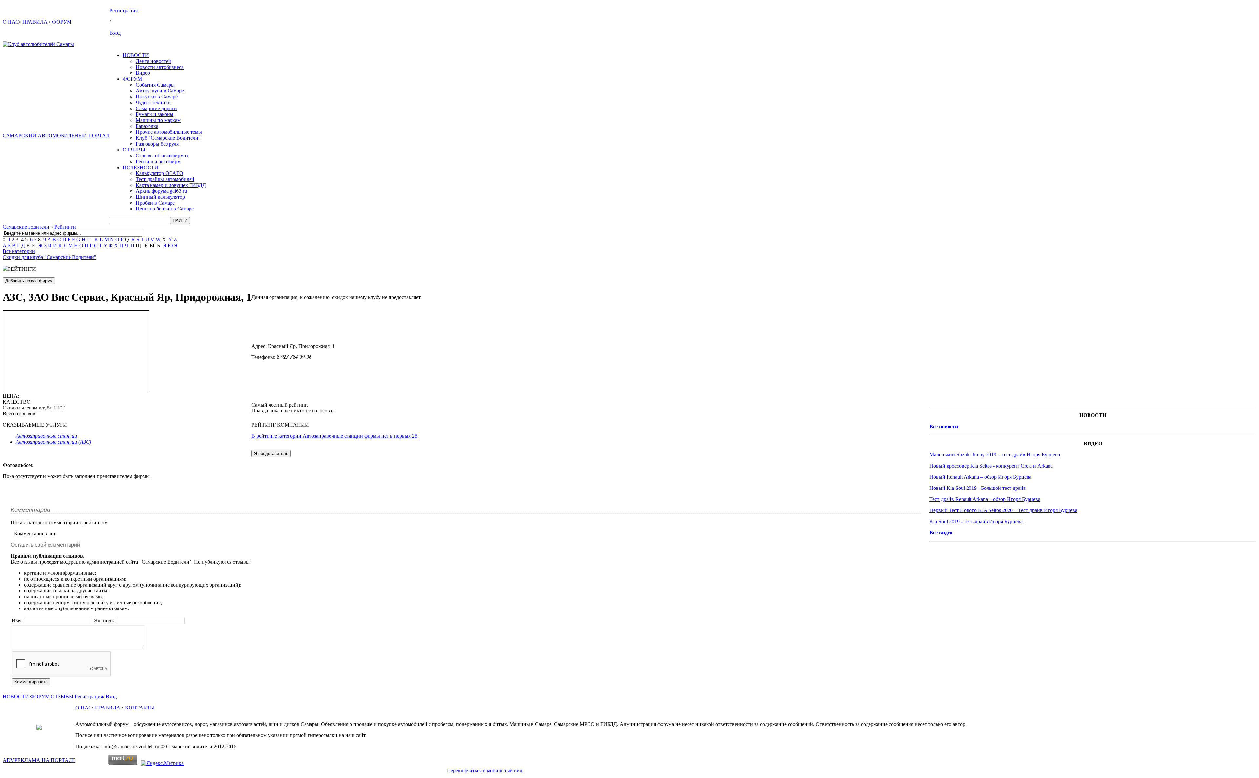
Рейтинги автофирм (158, 161)
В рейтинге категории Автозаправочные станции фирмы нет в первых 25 (334, 436)
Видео (143, 73)
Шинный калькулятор (160, 197)
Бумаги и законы (154, 114)
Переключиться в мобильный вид (484, 770)
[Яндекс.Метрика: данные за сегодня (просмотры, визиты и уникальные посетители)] (162, 763)
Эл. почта (105, 620)
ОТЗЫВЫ (134, 149)
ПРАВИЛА (35, 22)
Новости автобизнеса (160, 67)
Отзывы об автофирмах (162, 155)
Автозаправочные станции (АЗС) (53, 442)
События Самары (155, 85)
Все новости (943, 426)
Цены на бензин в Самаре (165, 208)
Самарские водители (26, 226)
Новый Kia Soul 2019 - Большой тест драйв (977, 488)
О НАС (11, 22)
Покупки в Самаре (157, 96)
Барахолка (147, 126)
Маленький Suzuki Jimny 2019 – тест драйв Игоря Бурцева (994, 454)
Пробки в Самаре (155, 203)
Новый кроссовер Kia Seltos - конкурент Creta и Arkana (991, 466)
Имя (17, 620)
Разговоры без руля (157, 144)
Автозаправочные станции (46, 436)
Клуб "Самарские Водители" (168, 138)
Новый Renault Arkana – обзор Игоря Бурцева (980, 477)
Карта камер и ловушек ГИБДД (171, 185)
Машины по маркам (158, 120)
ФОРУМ (61, 22)
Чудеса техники (153, 102)
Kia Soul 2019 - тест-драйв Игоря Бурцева (977, 521)
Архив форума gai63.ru (161, 191)
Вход (115, 33)
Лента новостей (153, 61)
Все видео (940, 532)
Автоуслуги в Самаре (160, 90)
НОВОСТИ (136, 55)
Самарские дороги (156, 108)
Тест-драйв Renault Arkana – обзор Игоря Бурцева (984, 499)
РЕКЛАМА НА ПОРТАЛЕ (39, 760)
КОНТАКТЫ (140, 707)
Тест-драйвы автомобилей (165, 179)
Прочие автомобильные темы (169, 132)
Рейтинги (65, 226)
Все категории (19, 251)
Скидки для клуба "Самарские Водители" (49, 257)
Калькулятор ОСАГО (159, 173)
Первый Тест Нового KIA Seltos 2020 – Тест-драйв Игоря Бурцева (1003, 510)
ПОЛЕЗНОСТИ (140, 167)
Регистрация (124, 10)
